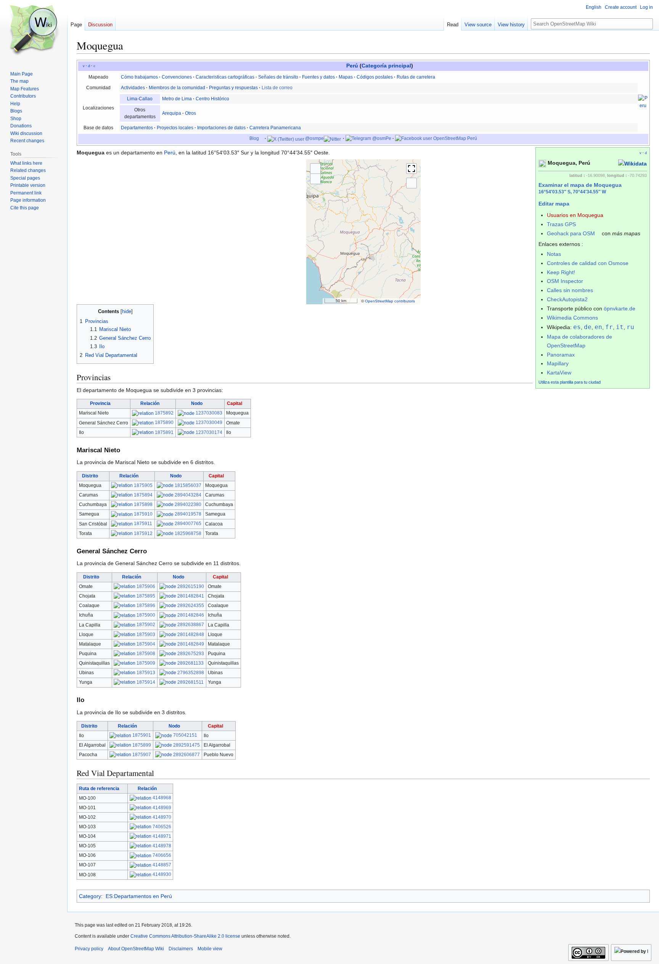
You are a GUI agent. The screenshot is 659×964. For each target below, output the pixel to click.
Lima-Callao (140, 98)
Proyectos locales (175, 127)
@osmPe (381, 138)
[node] (186, 413)
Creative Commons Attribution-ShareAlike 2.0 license (185, 936)
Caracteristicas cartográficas (225, 77)
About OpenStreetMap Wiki (136, 948)
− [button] (315, 179)
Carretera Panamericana (275, 127)
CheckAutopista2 (567, 299)
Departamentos (137, 127)
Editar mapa (553, 204)
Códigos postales (375, 77)
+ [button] (315, 168)
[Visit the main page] (33, 30)
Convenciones (177, 77)
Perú (352, 66)
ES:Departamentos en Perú (139, 896)
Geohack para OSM (571, 233)
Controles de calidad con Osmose (587, 263)
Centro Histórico (212, 98)
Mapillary (558, 363)
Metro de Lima (177, 98)
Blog (254, 138)
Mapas (346, 77)
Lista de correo (277, 87)
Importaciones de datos (221, 127)
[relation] (143, 413)
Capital (234, 403)
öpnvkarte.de (619, 308)
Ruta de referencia (99, 788)
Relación (149, 403)
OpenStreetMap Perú (454, 138)
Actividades (133, 87)
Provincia (100, 403)
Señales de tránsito (278, 77)
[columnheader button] (103, 404)
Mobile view (210, 948)
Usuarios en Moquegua (575, 215)
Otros (190, 113)
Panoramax (561, 355)
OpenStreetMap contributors (390, 301)
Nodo (197, 403)
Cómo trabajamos (139, 77)
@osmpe (314, 138)
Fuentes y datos (318, 77)
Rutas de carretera (416, 77)
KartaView (559, 373)
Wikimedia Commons (572, 318)
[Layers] (411, 183)
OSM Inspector (565, 281)
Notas (554, 254)
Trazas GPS (561, 224)
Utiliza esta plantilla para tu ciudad (569, 382)
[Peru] (643, 101)
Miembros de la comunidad (177, 87)
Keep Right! (561, 272)
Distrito (90, 476)
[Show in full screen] (411, 168)
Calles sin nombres (570, 290)
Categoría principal (386, 66)
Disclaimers (181, 948)
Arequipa (171, 113)
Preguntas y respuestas (233, 87)
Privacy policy (89, 948)
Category (90, 896)
